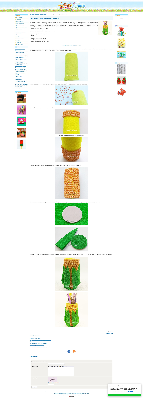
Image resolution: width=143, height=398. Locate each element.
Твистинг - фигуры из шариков (21, 84)
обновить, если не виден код (54, 382)
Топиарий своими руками (20, 69)
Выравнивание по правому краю (57, 366)
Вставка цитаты (63, 366)
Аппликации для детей (20, 67)
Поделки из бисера (19, 62)
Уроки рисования (18, 79)
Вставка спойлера (66, 366)
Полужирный (48, 366)
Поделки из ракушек (19, 52)
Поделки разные (18, 76)
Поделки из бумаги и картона (21, 55)
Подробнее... (130, 391)
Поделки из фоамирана (20, 60)
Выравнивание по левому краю (54, 366)
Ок (124, 395)
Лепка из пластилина (19, 57)
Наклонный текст (50, 366)
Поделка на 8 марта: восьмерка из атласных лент (40, 340)
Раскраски (17, 88)
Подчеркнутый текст (51, 366)
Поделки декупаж (18, 64)
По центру (56, 366)
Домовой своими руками (35, 338)
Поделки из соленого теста (20, 71)
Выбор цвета (60, 366)
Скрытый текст (62, 366)
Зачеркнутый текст (52, 366)
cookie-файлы (53, 391)
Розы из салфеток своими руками (37, 345)
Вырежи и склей (18, 86)
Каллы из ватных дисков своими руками (38, 343)
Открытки (17, 77)
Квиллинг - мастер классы (20, 66)
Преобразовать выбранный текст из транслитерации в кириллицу (65, 366)
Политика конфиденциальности (91, 391)
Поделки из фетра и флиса (20, 59)
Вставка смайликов (59, 366)
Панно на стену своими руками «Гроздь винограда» (41, 341)
